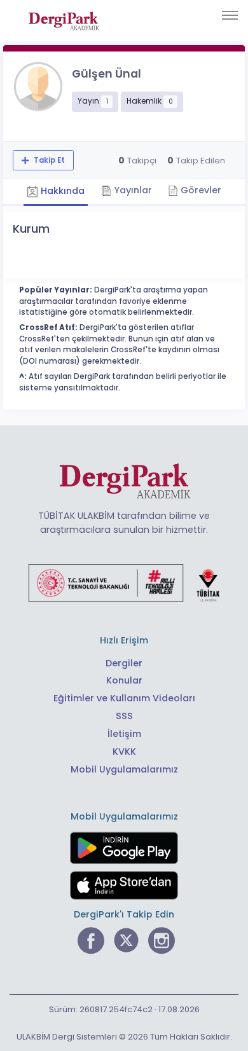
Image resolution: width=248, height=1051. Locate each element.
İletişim (124, 733)
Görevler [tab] (199, 190)
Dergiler (124, 663)
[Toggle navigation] (229, 15)
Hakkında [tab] (61, 191)
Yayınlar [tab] (131, 190)
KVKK (124, 751)
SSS (124, 716)
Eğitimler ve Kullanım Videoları (124, 698)
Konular (124, 680)
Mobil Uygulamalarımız (124, 769)
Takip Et (48, 160)
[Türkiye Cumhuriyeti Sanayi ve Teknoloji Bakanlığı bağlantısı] (124, 582)
